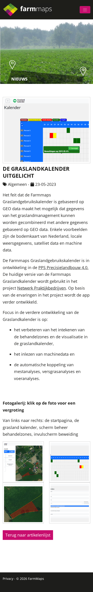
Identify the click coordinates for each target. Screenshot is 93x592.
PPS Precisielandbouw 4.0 (62, 267)
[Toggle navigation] (85, 9)
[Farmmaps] (29, 10)
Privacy (8, 578)
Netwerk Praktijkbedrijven (41, 288)
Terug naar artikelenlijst (27, 535)
